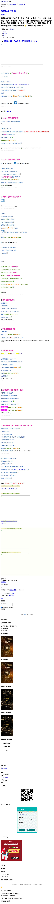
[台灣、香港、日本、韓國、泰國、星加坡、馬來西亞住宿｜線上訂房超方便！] (27, 832)
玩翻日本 (11, 595)
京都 (18, 469)
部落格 (5, 33)
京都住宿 (21, 84)
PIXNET (16, 884)
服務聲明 (40, 884)
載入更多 (3, 600)
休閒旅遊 (12, 29)
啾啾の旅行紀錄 (8, 11)
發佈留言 (3, 609)
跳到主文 (3, 14)
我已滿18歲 (3, 901)
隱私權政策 (35, 884)
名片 (4, 35)
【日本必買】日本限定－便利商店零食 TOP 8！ (21, 41)
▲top (2, 598)
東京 (15, 469)
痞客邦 (12, 590)
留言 (15, 590)
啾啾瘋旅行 (3, 582)
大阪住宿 (26, 84)
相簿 (4, 32)
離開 (8, 901)
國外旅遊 (11, 594)
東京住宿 (15, 84)
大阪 (22, 469)
